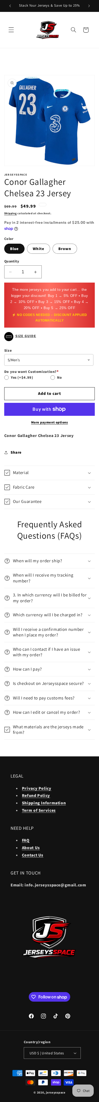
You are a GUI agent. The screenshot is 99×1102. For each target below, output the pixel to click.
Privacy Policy (36, 788)
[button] (11, 30)
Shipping (10, 213)
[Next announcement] (89, 6)
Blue (14, 248)
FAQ (26, 840)
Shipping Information (44, 803)
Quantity (11, 261)
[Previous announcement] (10, 6)
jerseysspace (55, 1092)
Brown (64, 248)
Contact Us (32, 855)
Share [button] (16, 452)
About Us (31, 847)
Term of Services (39, 810)
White (38, 248)
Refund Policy (36, 795)
